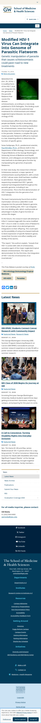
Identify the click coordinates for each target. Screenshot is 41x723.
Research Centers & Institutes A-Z (21, 593)
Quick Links (32, 19)
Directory (20, 626)
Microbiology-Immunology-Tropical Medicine (17, 272)
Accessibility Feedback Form (20, 616)
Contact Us (22, 670)
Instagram (21, 537)
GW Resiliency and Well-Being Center (20, 655)
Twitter (21, 532)
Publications (9, 485)
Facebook (21, 528)
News (10, 31)
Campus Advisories (20, 603)
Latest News (9, 476)
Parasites (21, 278)
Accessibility (20, 613)
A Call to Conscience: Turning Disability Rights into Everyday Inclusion (16, 435)
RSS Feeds (21, 551)
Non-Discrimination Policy (20, 610)
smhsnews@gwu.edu (20, 573)
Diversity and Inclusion (21, 652)
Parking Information (20, 638)
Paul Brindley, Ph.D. (9, 148)
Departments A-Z (20, 583)
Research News (22, 334)
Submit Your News (11, 489)
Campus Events (20, 632)
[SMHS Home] (19, 10)
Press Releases (9, 74)
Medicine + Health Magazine (22, 674)
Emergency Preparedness (20, 606)
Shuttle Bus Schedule (20, 641)
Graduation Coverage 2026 (14, 498)
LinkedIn (21, 546)
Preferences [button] (7, 719)
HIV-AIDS (7, 278)
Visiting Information (21, 635)
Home (5, 31)
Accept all (33, 719)
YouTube (21, 541)
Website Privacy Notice (24, 712)
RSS (5, 493)
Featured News (9, 334)
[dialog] (20, 715)
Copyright (20, 698)
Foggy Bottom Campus (20, 629)
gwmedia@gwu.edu (9, 517)
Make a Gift (22, 665)
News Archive (9, 481)
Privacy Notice (20, 702)
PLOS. (33, 267)
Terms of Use (20, 707)
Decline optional (20, 719)
